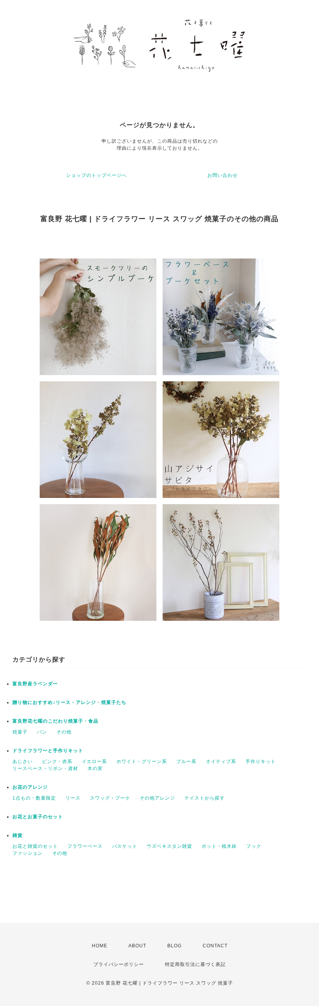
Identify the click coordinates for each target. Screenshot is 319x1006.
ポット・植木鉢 (219, 846)
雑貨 (17, 835)
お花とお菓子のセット (37, 816)
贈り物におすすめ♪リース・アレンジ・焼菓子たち (69, 702)
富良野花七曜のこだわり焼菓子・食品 (55, 721)
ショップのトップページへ (96, 175)
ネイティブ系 (221, 761)
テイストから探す (204, 798)
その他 (64, 732)
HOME (99, 945)
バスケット (124, 846)
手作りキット (260, 761)
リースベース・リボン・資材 (45, 768)
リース (73, 798)
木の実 (95, 768)
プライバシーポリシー (118, 964)
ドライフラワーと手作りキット (47, 750)
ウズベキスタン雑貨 (169, 846)
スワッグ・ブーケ (110, 798)
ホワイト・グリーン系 (141, 761)
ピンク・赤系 (57, 761)
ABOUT (137, 945)
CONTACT (215, 945)
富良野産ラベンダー (35, 683)
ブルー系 (186, 761)
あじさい (22, 761)
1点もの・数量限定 (34, 798)
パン (42, 732)
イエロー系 (94, 761)
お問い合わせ (222, 175)
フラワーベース (85, 846)
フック (253, 846)
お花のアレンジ (30, 787)
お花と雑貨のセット (35, 846)
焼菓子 (20, 732)
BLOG (174, 945)
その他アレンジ (157, 798)
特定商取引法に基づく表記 (195, 964)
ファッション (27, 853)
